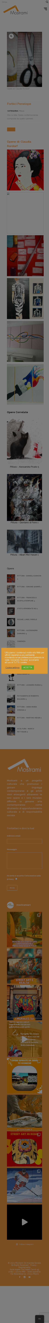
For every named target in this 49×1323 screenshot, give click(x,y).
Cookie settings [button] (12, 667)
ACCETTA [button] (27, 667)
